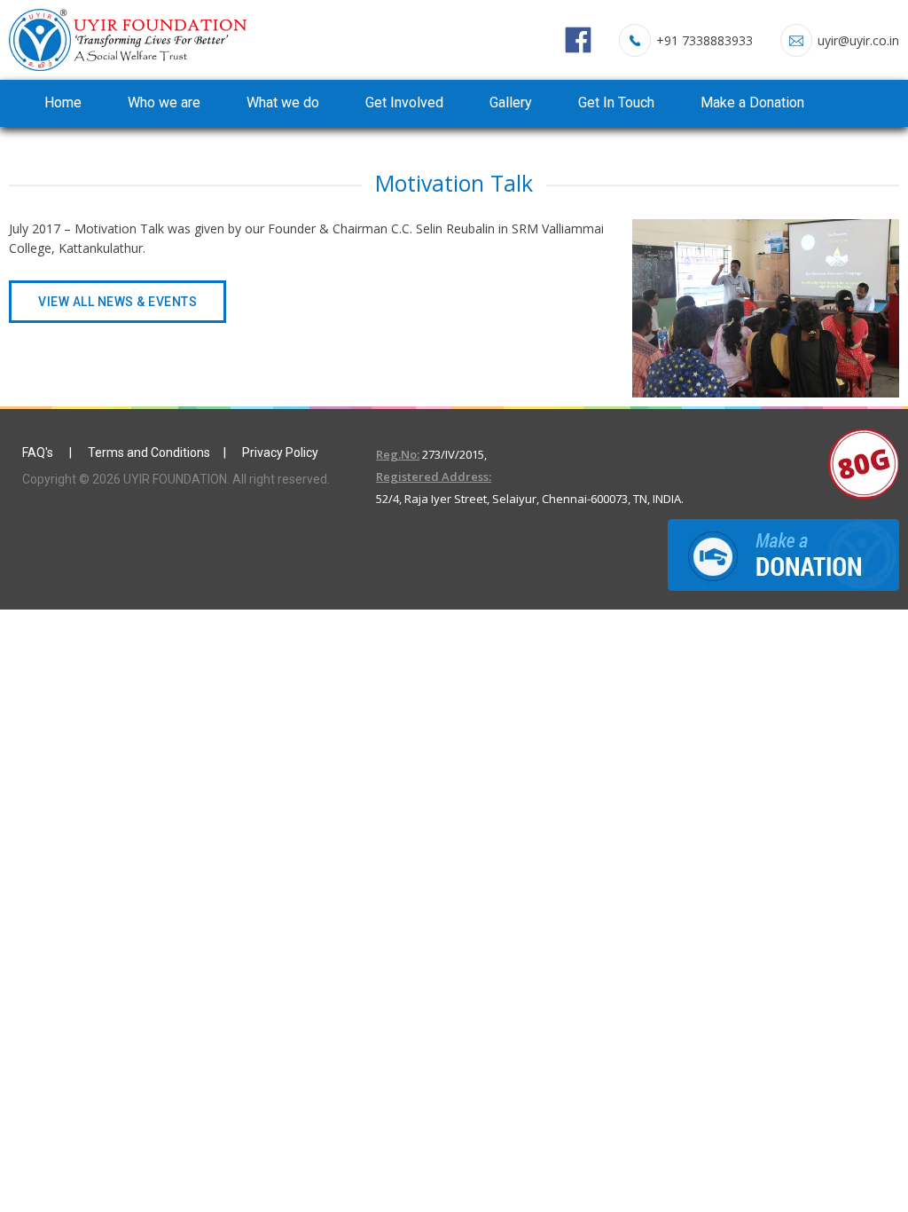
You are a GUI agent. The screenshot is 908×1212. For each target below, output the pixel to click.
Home (63, 102)
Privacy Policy (280, 452)
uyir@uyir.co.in (858, 40)
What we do (283, 102)
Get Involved (404, 102)
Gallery (510, 102)
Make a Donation (752, 102)
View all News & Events (117, 302)
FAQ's (39, 452)
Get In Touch (616, 102)
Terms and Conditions (149, 452)
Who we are (164, 102)
